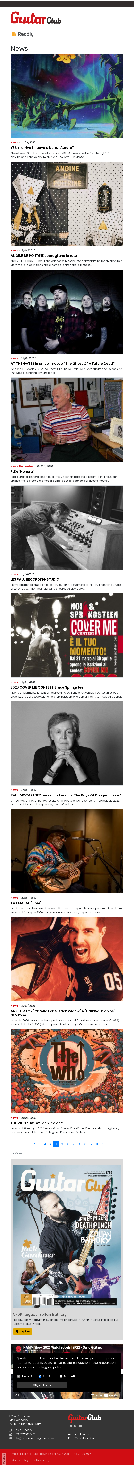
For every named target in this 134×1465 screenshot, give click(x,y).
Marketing (71, 1376)
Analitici (48, 1376)
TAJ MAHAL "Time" (26, 903)
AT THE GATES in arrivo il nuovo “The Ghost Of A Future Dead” (63, 363)
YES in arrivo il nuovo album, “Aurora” (42, 147)
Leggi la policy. (51, 1367)
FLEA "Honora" (22, 471)
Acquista (24, 1331)
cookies (4, 1459)
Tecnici (27, 1376)
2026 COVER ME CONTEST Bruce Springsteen (48, 687)
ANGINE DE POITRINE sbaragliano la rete (44, 255)
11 (97, 1144)
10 (91, 1144)
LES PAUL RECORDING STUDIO (35, 579)
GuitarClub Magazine (81, 1434)
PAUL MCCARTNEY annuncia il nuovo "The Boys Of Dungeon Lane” (66, 795)
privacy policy (19, 1460)
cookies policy (40, 1460)
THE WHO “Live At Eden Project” (37, 1123)
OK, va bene (42, 1385)
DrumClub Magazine (81, 1438)
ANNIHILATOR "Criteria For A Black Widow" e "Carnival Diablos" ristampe (63, 1013)
